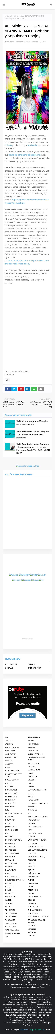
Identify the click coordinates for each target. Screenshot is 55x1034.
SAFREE (8, 900)
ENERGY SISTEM (34, 668)
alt (11, 16)
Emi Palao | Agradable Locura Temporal (22, 41)
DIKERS (8, 783)
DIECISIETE (32, 780)
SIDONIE (8, 906)
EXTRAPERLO (10, 800)
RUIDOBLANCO (11, 896)
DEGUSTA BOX (11, 664)
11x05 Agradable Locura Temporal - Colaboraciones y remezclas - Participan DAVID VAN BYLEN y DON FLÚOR (33, 448)
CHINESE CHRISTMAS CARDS (36, 758)
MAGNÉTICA (10, 856)
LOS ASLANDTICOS (35, 846)
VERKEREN (32, 929)
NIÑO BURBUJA (34, 873)
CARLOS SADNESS (35, 754)
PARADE (8, 883)
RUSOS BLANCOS (35, 896)
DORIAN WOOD (11, 790)
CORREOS (9, 764)
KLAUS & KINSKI (11, 830)
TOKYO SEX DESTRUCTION (38, 916)
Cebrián (8, 145)
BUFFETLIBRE (33, 750)
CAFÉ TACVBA (10, 754)
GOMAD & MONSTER (13, 813)
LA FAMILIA (9, 836)
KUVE (30, 830)
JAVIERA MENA (10, 826)
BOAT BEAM (10, 750)
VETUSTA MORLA (12, 930)
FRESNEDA (32, 806)
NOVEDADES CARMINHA (14, 880)
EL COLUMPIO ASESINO (37, 790)
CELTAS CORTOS (11, 757)
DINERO (31, 783)
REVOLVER (9, 893)
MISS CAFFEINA (11, 863)
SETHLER (8, 903)
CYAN (7, 767)
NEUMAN (31, 870)
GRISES (31, 813)
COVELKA (32, 766)
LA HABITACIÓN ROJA (13, 840)
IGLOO (8, 823)
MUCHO (31, 863)
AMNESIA (9, 740)
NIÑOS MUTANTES (12, 876)
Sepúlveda (32, 145)
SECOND (31, 900)
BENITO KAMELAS (12, 747)
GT (44, 1029)
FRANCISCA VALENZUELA (38, 803)
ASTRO (31, 740)
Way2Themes (35, 1029)
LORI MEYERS (10, 846)
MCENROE (32, 860)
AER (6, 737)
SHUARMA (32, 903)
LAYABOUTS (10, 843)
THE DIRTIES (10, 910)
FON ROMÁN (10, 803)
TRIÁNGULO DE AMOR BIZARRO (36, 921)
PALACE (31, 880)
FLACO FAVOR (33, 800)
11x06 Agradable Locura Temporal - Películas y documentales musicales (32, 434)
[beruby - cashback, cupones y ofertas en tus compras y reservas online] (27, 718)
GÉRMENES (32, 810)
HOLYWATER (10, 820)
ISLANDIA (31, 823)
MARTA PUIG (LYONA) (36, 856)
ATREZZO (9, 744)
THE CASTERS (33, 906)
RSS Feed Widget (27, 638)
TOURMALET (10, 920)
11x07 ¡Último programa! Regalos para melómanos (32, 422)
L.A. (6, 833)
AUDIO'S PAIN (33, 744)
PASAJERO (9, 886)
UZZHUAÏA (32, 926)
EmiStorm (23, 1029)
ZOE (7, 936)
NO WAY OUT (33, 876)
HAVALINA (9, 816)
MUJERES (8, 866)
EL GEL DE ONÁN (11, 793)
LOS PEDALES (10, 850)
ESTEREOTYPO (11, 796)
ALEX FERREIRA (34, 737)
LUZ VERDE (32, 853)
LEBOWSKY (32, 843)
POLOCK (8, 890)
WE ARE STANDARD (13, 933)
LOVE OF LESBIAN (12, 853)
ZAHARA (31, 936)
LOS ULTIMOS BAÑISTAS (37, 850)
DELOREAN (32, 776)
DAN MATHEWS (34, 770)
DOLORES (9, 786)
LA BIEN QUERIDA (35, 833)
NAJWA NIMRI (10, 870)
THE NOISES (33, 913)
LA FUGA (31, 836)
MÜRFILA (31, 866)
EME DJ (31, 793)
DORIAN (31, 786)
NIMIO (7, 873)
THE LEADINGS (11, 913)
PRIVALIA (31, 664)
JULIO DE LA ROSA (35, 826)
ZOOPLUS (9, 668)
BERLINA (31, 747)
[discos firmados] (27, 466)
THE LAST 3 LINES (35, 910)
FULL (7, 810)
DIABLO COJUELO (12, 780)
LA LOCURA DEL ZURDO (37, 840)
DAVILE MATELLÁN (12, 771)
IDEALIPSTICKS (34, 820)
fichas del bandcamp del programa (24, 154)
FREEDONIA (9, 806)
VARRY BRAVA (10, 926)
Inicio (7, 16)
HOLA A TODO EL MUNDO (38, 816)
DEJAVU (31, 773)
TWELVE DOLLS (11, 923)
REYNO (31, 893)
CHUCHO (8, 761)
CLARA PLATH (33, 763)
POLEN (31, 886)
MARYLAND (9, 860)
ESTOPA (31, 796)
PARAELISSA (33, 883)
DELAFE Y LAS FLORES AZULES (13, 775)
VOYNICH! (32, 932)
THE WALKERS (10, 916)
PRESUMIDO (33, 890)
